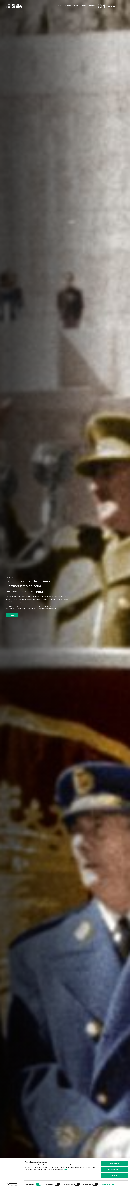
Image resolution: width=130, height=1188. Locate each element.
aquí (65, 1169)
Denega (114, 1175)
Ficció (60, 6)
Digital (76, 6)
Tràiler (12, 615)
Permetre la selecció (114, 1169)
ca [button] (121, 6)
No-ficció (68, 6)
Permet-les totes (114, 1163)
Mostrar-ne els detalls (108, 1184)
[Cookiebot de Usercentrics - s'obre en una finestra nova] (12, 1184)
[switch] (57, 1184)
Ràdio (84, 6)
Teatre (92, 6)
